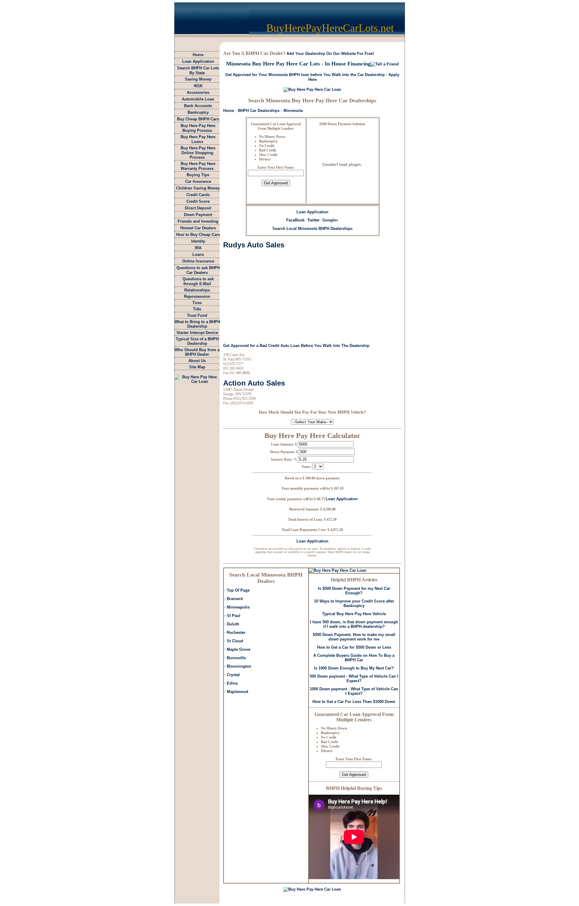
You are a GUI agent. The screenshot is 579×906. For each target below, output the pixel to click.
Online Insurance (198, 261)
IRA (198, 248)
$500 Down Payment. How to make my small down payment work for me (354, 636)
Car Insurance (198, 181)
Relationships (197, 290)
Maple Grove (238, 649)
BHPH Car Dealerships (259, 110)
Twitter (313, 220)
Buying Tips (198, 175)
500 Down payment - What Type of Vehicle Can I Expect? (354, 678)
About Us (197, 360)
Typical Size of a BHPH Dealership (197, 341)
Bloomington (239, 666)
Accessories (198, 92)
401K (198, 86)
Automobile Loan (198, 99)
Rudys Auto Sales (253, 245)
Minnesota (293, 110)
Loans (198, 254)
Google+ (330, 220)
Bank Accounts (198, 105)
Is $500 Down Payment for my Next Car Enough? (354, 590)
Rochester (236, 632)
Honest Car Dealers (198, 228)
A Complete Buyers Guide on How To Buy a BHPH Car (353, 657)
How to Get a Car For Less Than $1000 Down (353, 701)
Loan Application (198, 61)
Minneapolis (238, 607)
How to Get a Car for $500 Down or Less (354, 647)
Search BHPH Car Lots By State (198, 70)
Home (198, 54)
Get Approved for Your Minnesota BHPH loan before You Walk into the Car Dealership (305, 74)
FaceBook (295, 220)
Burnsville (236, 658)
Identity (198, 241)
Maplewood (237, 691)
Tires (197, 302)
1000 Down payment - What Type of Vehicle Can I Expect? (354, 691)
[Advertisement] (273, 296)
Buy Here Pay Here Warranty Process (198, 166)
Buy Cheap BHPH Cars (198, 119)
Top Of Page (238, 590)
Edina (232, 683)
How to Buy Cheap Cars (198, 234)
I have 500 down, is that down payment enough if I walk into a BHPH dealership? (354, 624)
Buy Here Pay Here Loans (198, 139)
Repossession (197, 296)
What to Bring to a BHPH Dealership (197, 324)
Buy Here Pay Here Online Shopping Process (198, 153)
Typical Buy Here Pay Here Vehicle (354, 614)
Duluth (233, 624)
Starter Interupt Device (197, 332)
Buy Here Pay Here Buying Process (198, 128)
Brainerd (235, 598)
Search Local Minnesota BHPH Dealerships (312, 228)
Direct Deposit (198, 208)
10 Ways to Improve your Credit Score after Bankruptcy (354, 603)
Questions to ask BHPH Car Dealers (198, 270)
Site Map (197, 367)
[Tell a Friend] (385, 64)
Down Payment (198, 214)
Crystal (233, 674)
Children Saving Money (198, 188)
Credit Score (198, 201)
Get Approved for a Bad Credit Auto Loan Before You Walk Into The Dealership (296, 345)
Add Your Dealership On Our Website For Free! (330, 53)
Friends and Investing (198, 221)
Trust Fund (197, 315)
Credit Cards (198, 194)
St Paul (233, 615)
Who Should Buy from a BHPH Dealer (197, 352)
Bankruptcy (198, 112)
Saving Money (198, 79)
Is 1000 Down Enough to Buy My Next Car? (354, 668)
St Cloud (235, 641)
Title (197, 309)
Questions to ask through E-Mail (198, 281)
